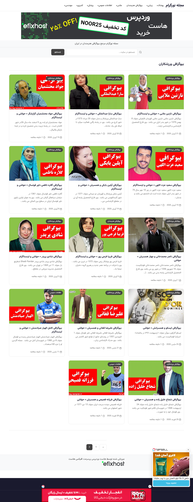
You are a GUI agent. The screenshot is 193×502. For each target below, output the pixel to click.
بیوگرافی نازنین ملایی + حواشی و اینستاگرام (159, 114)
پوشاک (161, 5)
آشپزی (80, 5)
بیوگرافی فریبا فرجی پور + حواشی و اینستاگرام (99, 257)
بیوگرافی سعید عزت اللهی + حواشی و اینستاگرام (157, 185)
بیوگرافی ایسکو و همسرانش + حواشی (162, 328)
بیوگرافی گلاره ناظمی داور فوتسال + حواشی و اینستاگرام (39, 187)
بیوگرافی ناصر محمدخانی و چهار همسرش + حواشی (159, 258)
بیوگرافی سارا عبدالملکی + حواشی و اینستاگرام (98, 114)
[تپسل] (43, 486)
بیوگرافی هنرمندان (134, 5)
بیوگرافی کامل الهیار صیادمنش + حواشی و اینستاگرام (41, 330)
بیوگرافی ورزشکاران (173, 78)
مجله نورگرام (175, 5)
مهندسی (68, 5)
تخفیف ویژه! (171, 483)
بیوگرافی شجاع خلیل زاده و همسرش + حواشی (157, 400)
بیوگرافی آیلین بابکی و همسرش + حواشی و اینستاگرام (100, 187)
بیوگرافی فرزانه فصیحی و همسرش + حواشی (99, 400)
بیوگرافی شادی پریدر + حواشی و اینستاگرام (40, 257)
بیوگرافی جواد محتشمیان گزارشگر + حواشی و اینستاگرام (39, 116)
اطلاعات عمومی (105, 5)
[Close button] (188, 449)
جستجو (58, 52)
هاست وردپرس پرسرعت (94, 459)
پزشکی (90, 5)
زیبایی (150, 5)
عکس (119, 5)
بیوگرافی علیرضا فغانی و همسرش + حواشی (100, 328)
